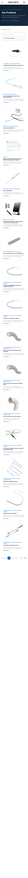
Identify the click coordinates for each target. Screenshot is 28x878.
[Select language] (25, 2)
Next (25, 558)
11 (20, 558)
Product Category (10, 38)
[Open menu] (2, 2)
